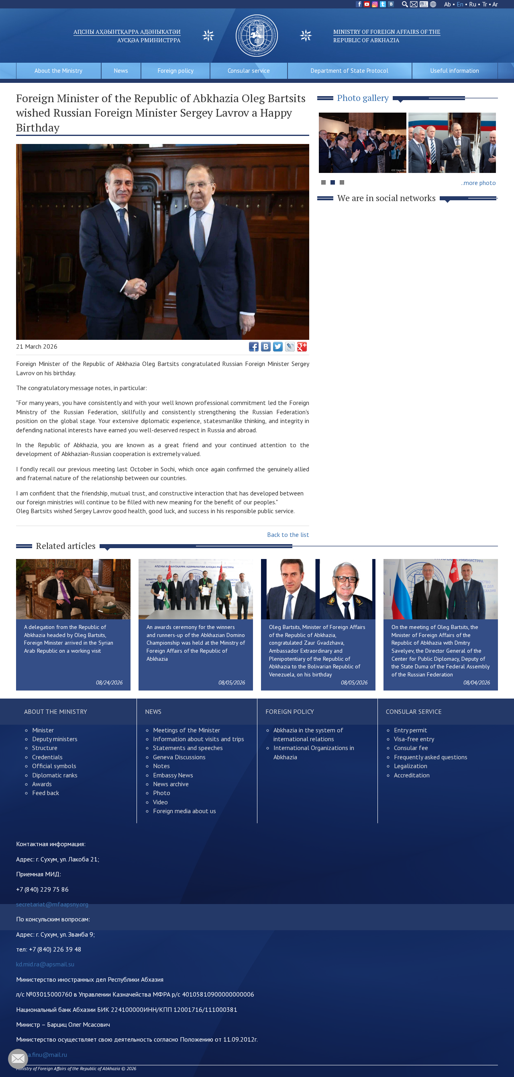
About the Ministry (58, 70)
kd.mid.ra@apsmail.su (45, 964)
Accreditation (412, 775)
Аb (447, 4)
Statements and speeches (188, 748)
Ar (495, 4)
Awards (42, 784)
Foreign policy (176, 70)
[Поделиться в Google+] (302, 346)
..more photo (478, 183)
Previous (329, 158)
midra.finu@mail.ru (41, 1054)
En (460, 4)
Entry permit (410, 730)
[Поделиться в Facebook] (254, 346)
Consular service (249, 70)
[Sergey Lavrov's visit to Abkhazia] (452, 143)
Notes (161, 766)
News (121, 70)
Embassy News (173, 775)
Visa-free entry (414, 739)
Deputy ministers (55, 739)
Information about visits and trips (198, 739)
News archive (171, 784)
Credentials (47, 757)
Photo (161, 793)
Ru (472, 4)
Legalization (410, 766)
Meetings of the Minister (186, 730)
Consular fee (411, 748)
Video (160, 802)
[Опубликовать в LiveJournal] (290, 346)
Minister (43, 730)
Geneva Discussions (179, 757)
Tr (484, 4)
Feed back (45, 793)
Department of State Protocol (349, 70)
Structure (44, 748)
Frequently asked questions (430, 757)
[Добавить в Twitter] (278, 346)
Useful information (454, 70)
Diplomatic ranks (55, 775)
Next (487, 158)
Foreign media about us (184, 811)
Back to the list (288, 534)
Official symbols (54, 766)
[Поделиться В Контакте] (266, 346)
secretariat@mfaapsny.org (52, 904)
